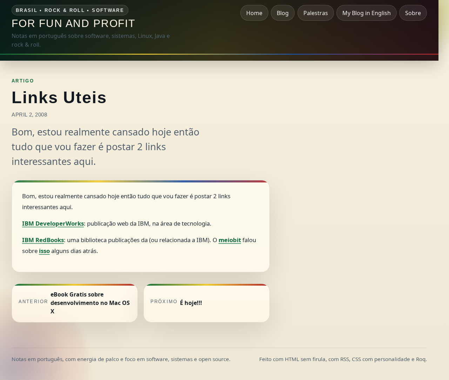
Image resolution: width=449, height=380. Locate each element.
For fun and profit (73, 23)
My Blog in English (366, 13)
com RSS (338, 358)
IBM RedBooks (43, 240)
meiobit (230, 240)
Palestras (315, 13)
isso (44, 251)
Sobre (413, 13)
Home (254, 13)
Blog (283, 13)
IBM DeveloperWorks (53, 223)
